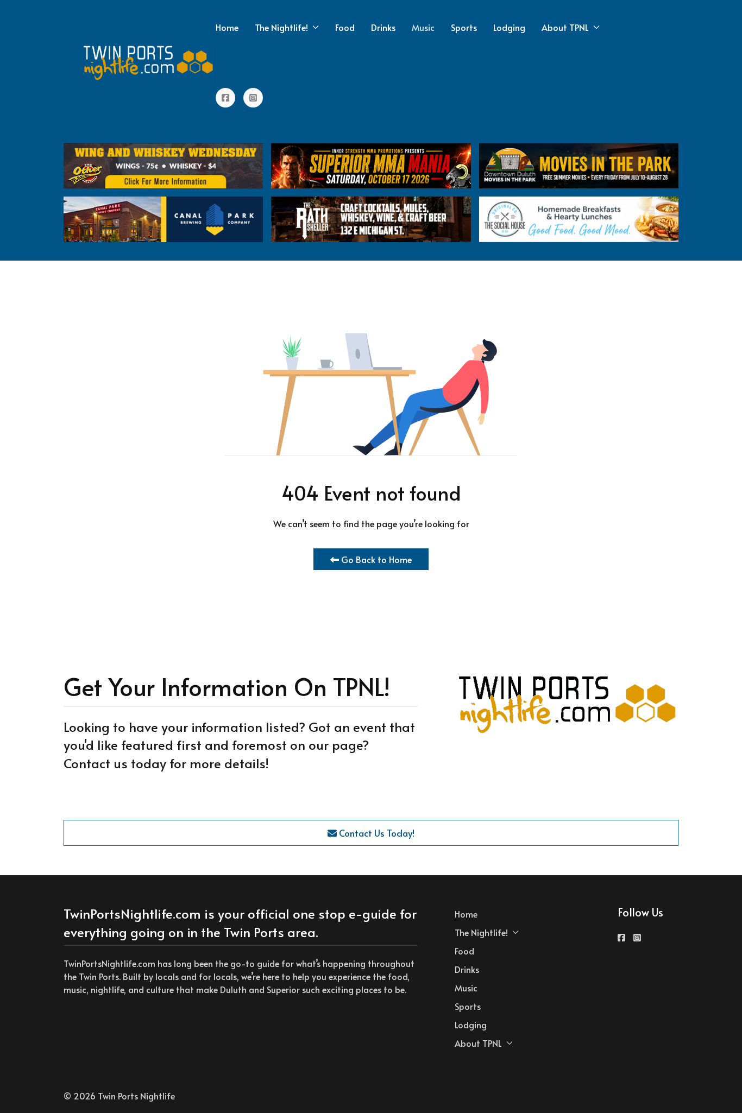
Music (423, 27)
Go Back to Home (375, 559)
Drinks (383, 27)
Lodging (509, 27)
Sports (464, 27)
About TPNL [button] (565, 27)
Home (227, 27)
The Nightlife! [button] (281, 27)
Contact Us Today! (375, 832)
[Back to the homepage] (149, 62)
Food (345, 27)
